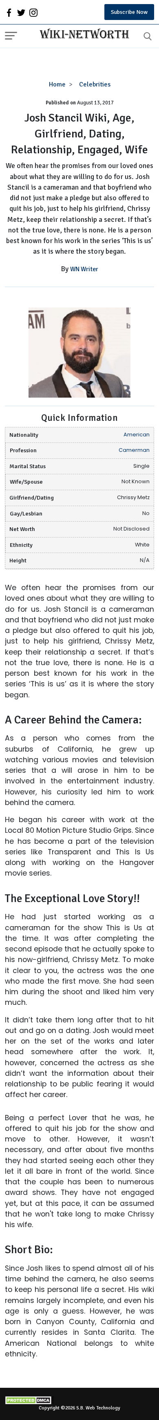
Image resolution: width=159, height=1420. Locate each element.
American (137, 434)
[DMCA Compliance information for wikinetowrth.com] (79, 1400)
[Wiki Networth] (82, 35)
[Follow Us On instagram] (33, 12)
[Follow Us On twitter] (21, 12)
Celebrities (94, 84)
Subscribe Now (129, 12)
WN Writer (84, 269)
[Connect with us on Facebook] (9, 12)
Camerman (134, 450)
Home (57, 84)
